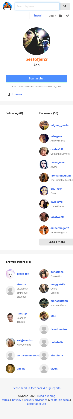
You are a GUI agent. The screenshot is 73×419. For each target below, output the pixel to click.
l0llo (53, 316)
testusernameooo (28, 355)
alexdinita (57, 355)
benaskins (57, 272)
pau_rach (56, 189)
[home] (7, 5)
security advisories (35, 400)
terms (5, 400)
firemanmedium (61, 176)
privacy (16, 400)
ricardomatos (59, 329)
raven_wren (58, 162)
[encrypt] (60, 15)
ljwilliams (57, 202)
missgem (56, 136)
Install (38, 15)
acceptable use (36, 404)
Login (52, 16)
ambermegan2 (60, 228)
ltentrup (22, 313)
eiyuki (54, 369)
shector (21, 284)
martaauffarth (59, 301)
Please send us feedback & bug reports (36, 388)
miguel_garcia (60, 125)
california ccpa (60, 400)
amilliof (21, 369)
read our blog (46, 396)
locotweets (57, 217)
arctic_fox (23, 274)
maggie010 (58, 284)
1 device (17, 94)
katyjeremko (25, 340)
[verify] (67, 15)
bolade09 (57, 342)
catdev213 (57, 149)
